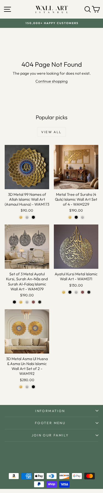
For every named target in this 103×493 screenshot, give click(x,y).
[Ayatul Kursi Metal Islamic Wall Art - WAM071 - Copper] (82, 292)
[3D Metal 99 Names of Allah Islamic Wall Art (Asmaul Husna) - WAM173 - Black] (33, 217)
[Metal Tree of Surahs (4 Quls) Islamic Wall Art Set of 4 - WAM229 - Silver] (82, 217)
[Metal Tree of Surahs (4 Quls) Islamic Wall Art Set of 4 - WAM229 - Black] (76, 217)
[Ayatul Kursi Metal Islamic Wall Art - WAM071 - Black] (70, 292)
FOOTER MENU (50, 423)
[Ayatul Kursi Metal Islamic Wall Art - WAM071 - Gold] (64, 292)
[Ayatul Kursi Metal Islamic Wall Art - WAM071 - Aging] (89, 292)
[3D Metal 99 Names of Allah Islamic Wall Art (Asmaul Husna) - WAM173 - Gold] (21, 217)
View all (51, 132)
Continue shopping (51, 81)
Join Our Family (50, 435)
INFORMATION (50, 411)
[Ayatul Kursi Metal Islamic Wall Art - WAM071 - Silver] (76, 292)
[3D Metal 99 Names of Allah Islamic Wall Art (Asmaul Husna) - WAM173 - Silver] (27, 217)
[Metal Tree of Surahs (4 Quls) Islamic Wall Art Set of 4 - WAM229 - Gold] (70, 217)
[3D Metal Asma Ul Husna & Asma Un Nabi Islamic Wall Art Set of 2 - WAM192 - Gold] (21, 387)
